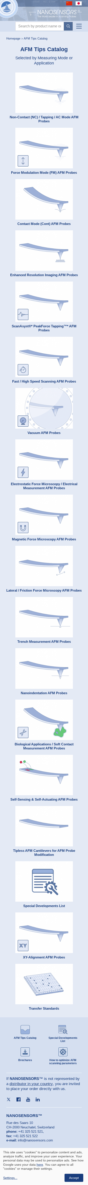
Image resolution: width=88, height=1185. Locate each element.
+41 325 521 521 (30, 1131)
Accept (74, 1178)
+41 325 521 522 (25, 1136)
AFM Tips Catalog (35, 38)
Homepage (13, 38)
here (40, 1164)
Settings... (10, 1178)
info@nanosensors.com (35, 1140)
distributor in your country (31, 1084)
